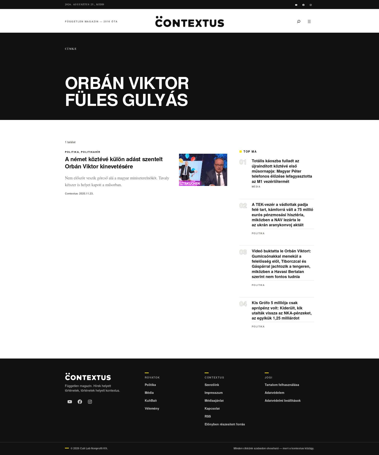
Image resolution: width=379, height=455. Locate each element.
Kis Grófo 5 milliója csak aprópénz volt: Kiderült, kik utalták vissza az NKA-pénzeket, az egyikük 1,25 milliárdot (282, 310)
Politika (72, 151)
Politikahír (90, 151)
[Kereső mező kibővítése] (299, 21)
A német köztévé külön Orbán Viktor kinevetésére (114, 162)
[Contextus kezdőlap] (189, 21)
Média (256, 186)
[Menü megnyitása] (309, 21)
